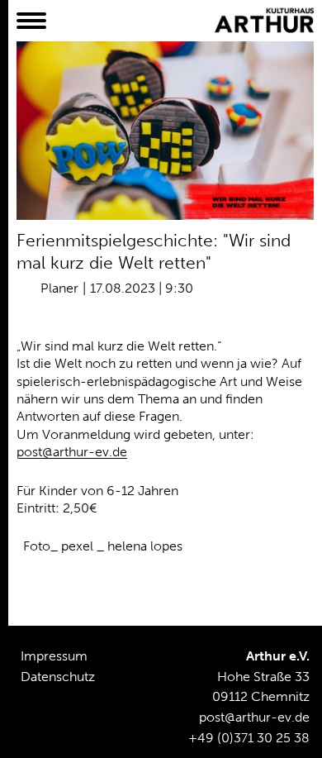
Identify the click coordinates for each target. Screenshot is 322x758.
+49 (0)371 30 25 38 (249, 738)
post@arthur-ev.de (72, 452)
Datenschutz (58, 676)
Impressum (54, 656)
